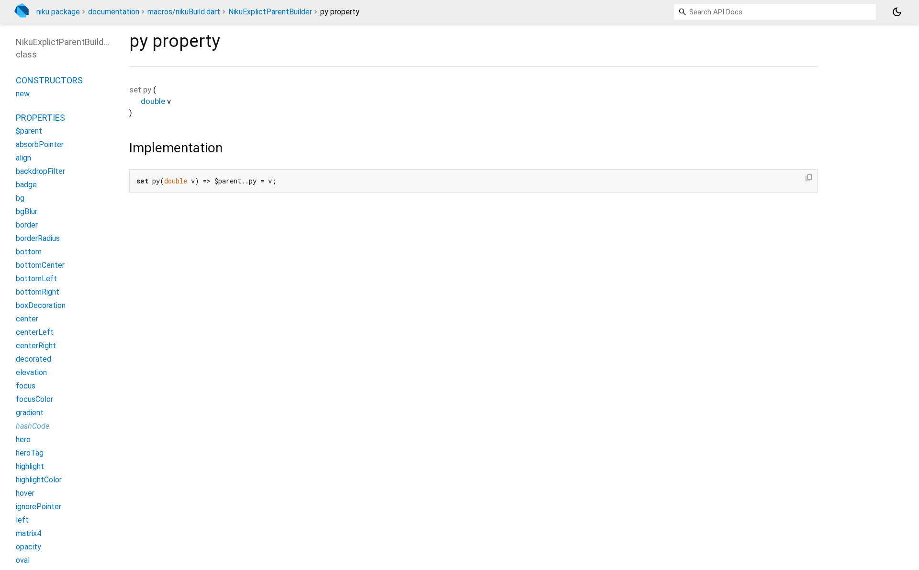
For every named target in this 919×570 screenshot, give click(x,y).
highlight (30, 466)
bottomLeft (36, 278)
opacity (28, 546)
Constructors (49, 80)
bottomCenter (40, 265)
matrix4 (28, 533)
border (27, 224)
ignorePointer (38, 506)
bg (20, 198)
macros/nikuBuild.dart (183, 11)
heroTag (30, 452)
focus (25, 385)
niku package (58, 11)
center (27, 318)
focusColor (34, 399)
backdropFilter (40, 171)
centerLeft (35, 332)
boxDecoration (41, 305)
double (153, 101)
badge (26, 184)
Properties (40, 118)
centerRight (36, 345)
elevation (31, 372)
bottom (29, 251)
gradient (30, 412)
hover (25, 493)
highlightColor (39, 479)
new (23, 93)
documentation (113, 11)
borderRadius (38, 238)
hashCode (32, 426)
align (23, 157)
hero (23, 439)
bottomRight (37, 291)
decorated (33, 359)
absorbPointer (40, 144)
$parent (29, 131)
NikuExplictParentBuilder (270, 11)
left (22, 519)
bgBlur (26, 211)
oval (23, 560)
